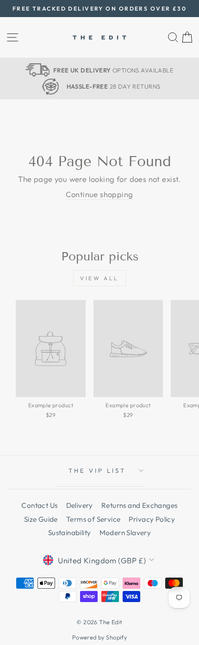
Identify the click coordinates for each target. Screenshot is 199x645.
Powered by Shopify (99, 637)
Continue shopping (99, 194)
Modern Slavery (125, 532)
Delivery (79, 505)
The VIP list (97, 470)
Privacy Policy (152, 519)
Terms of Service (93, 519)
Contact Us (39, 505)
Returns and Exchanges (139, 505)
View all (99, 278)
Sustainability (69, 532)
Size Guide (41, 519)
